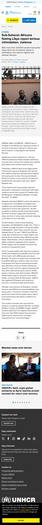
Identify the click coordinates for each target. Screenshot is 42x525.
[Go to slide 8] (29, 403)
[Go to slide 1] (14, 403)
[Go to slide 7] (27, 403)
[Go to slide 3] (18, 403)
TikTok (23, 438)
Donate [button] (35, 14)
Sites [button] (39, 14)
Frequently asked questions (12, 471)
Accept (21, 520)
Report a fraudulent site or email (14, 485)
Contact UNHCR (8, 474)
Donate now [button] (8, 423)
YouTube (18, 438)
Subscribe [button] (8, 459)
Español (26, 6)
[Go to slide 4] (20, 403)
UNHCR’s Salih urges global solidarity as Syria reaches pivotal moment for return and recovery (20, 391)
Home (4, 26)
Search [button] (30, 14)
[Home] (13, 13)
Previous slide (4, 367)
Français (17, 6)
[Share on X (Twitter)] (18, 338)
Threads (34, 438)
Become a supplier (9, 488)
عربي (35, 6)
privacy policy (25, 510)
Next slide (38, 367)
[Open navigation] (3, 12)
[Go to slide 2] (16, 403)
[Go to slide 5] (23, 403)
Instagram (13, 438)
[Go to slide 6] (25, 403)
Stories (10, 26)
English (8, 6)
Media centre (7, 478)
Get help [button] (30, 20)
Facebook (8, 438)
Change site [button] (28, 2)
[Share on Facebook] (24, 338)
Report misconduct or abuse (13, 481)
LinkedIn (28, 438)
